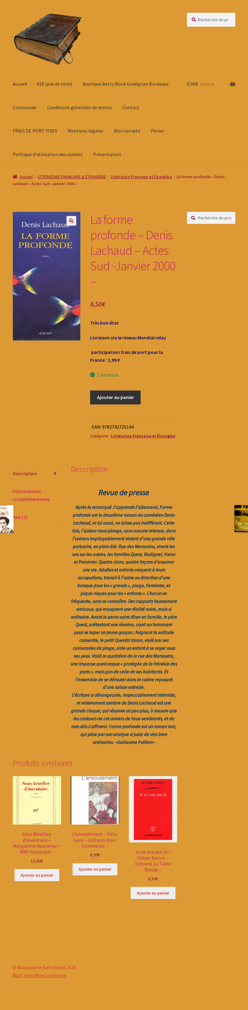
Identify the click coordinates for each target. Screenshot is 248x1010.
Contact (130, 107)
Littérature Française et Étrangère (141, 176)
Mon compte (127, 131)
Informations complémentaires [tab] (31, 495)
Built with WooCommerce (39, 975)
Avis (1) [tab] (20, 517)
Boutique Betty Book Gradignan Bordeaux (125, 84)
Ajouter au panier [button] (37, 875)
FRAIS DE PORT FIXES (35, 131)
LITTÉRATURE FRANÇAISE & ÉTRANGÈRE (72, 176)
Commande (25, 107)
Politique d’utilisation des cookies (48, 154)
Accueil (20, 84)
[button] (71, 221)
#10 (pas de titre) (54, 84)
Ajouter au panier (115, 397)
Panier (157, 131)
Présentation (107, 154)
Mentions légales (85, 131)
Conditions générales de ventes (79, 107)
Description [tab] (25, 473)
